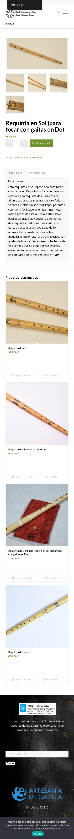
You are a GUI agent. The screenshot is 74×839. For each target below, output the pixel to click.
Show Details (51, 375)
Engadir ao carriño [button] (23, 375)
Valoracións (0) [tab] (37, 172)
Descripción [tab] (15, 172)
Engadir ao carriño (41, 143)
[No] (69, 828)
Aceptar (38, 833)
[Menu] (63, 12)
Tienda (10, 23)
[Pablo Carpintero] (31, 12)
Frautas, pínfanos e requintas (28, 157)
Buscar (10, 763)
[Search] (55, 12)
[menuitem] (55, 12)
